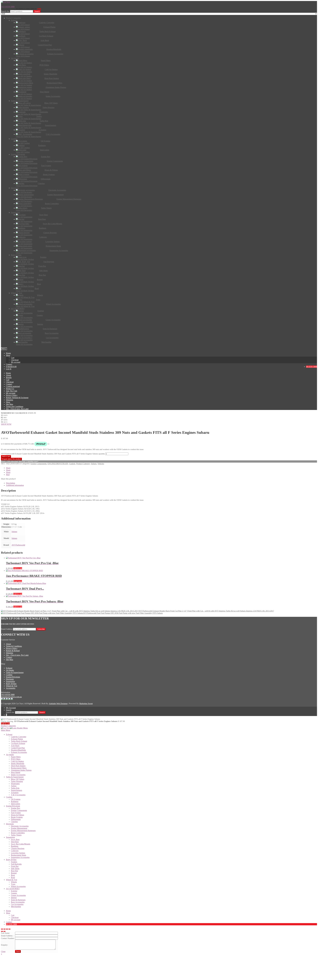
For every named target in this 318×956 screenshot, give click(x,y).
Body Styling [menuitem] (11, 860)
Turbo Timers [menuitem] (16, 835)
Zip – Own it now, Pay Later (17, 409)
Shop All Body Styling (25, 259)
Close (3, 951)
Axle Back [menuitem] (15, 746)
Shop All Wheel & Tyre (25, 297)
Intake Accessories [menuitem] (18, 775)
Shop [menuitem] (8, 913)
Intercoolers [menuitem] (15, 804)
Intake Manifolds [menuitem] (17, 763)
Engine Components (39, 464)
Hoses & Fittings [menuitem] (17, 815)
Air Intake (10, 670)
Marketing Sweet (86, 703)
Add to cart (6, 456)
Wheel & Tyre (11, 686)
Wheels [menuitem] (14, 882)
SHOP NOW (6, 424)
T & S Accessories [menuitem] (18, 795)
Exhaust (9, 668)
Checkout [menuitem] (15, 917)
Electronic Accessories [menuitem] (20, 826)
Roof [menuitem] (13, 877)
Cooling (9, 675)
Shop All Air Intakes (24, 63)
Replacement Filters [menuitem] (18, 768)
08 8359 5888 (311, 367)
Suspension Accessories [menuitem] (20, 857)
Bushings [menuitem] (14, 846)
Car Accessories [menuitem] (17, 904)
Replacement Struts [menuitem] (18, 855)
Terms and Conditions (14, 406)
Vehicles (101, 464)
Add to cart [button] (17, 568)
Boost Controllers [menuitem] (18, 833)
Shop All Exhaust (23, 25)
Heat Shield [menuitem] (15, 772)
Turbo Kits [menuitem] (15, 788)
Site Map (9, 404)
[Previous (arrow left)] (2, 931)
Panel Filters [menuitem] (16, 757)
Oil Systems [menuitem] (15, 799)
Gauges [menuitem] (14, 893)
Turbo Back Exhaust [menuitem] (19, 741)
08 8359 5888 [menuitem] (11, 924)
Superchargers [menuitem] (16, 790)
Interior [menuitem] (14, 898)
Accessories (10, 688)
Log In (8, 369)
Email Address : (7, 936)
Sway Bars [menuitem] (15, 839)
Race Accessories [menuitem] (18, 902)
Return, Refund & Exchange (17, 398)
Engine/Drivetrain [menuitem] (13, 806)
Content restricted (13, 386)
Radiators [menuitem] (14, 801)
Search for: (5, 11)
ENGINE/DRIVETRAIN (58, 464)
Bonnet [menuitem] (14, 873)
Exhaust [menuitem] (9, 734)
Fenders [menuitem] (14, 862)
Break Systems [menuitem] (17, 817)
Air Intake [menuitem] (10, 755)
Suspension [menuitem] (10, 837)
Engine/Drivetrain (13, 677)
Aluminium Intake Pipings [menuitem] (21, 770)
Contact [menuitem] (9, 922)
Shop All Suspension (24, 217)
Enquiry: (4, 945)
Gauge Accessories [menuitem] (18, 895)
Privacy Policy (11, 395)
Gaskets (72, 464)
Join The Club (11, 391)
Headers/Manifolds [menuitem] (18, 750)
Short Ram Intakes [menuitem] (18, 766)
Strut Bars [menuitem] (15, 842)
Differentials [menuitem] (16, 819)
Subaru (94, 464)
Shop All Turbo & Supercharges (28, 105)
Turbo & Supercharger (15, 672)
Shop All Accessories (24, 313)
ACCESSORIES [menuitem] (13, 889)
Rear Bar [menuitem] (14, 871)
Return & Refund (13, 651)
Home (8, 353)
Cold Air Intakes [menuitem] (17, 761)
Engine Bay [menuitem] (15, 808)
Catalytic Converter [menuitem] (18, 737)
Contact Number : (8, 938)
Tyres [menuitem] (13, 884)
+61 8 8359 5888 (8, 7)
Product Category (83, 464)
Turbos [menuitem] (13, 786)
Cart (12, 358)
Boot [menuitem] (13, 875)
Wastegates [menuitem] (15, 784)
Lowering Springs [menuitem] (18, 853)
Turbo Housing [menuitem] (17, 781)
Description (10, 483)
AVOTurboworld (18, 545)
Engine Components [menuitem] (19, 810)
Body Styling (11, 684)
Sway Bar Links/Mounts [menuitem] (20, 844)
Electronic (10, 679)
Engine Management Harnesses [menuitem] (23, 830)
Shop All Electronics (24, 192)
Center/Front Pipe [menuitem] (18, 748)
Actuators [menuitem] (15, 792)
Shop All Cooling (23, 143)
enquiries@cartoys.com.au (11, 697)
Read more (17, 581)
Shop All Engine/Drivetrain (26, 159)
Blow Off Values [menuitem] (17, 779)
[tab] (161, 483)
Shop (8, 355)
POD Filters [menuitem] (15, 759)
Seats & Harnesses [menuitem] (18, 900)
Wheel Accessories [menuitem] (18, 886)
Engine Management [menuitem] (19, 828)
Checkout (15, 360)
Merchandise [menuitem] (16, 906)
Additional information (15, 485)
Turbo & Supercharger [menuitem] (15, 777)
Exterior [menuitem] (14, 891)
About (8, 375)
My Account (11, 708)
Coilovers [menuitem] (15, 851)
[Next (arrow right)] (4, 931)
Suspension (10, 681)
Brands (9, 377)
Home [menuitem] (8, 911)
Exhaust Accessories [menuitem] (19, 752)
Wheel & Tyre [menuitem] (11, 880)
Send (18, 951)
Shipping (9, 400)
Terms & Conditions (14, 646)
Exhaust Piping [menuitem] (17, 739)
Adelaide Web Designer (58, 703)
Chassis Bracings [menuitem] (17, 848)
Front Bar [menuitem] (15, 866)
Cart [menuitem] (12, 915)
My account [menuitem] (15, 920)
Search (37, 11)
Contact (9, 364)
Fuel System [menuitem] (16, 813)
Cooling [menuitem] (9, 797)
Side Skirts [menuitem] (15, 868)
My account (15, 362)
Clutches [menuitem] (14, 822)
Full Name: (5, 933)
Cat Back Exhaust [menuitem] (18, 743)
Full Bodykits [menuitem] (16, 864)
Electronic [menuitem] (10, 824)
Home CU (10, 389)
